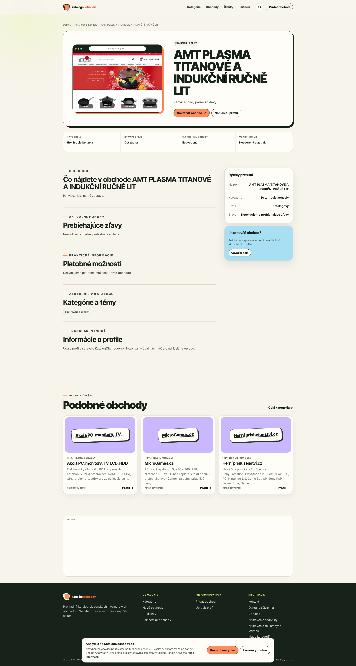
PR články (149, 614)
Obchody (212, 7)
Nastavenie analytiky (263, 620)
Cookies (254, 614)
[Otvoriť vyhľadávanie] (260, 7)
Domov (67, 24)
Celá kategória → (280, 407)
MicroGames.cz (159, 463)
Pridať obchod (279, 7)
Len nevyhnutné (255, 650)
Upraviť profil (205, 607)
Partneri (244, 7)
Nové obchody (153, 607)
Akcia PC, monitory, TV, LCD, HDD (97, 463)
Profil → (128, 488)
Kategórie (194, 7)
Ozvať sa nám (239, 252)
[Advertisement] (176, 548)
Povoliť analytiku (222, 650)
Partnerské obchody (157, 620)
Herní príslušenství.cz (242, 463)
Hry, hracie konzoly (86, 24)
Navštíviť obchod (191, 113)
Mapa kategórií (259, 636)
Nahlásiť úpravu (226, 113)
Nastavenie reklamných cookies (264, 628)
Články (228, 7)
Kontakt (253, 601)
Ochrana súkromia (261, 607)
